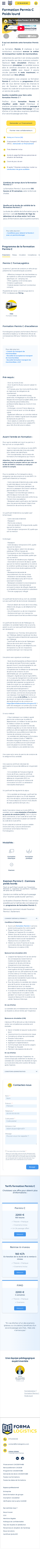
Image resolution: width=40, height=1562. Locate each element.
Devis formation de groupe (13, 1494)
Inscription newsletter (11, 1498)
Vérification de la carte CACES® (14, 1501)
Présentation (6, 255)
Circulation (22, 255)
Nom (7, 1096)
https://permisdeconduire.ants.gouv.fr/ (21, 703)
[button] (21, 123)
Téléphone (9, 1111)
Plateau (14, 255)
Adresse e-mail (10, 1126)
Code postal (9, 1119)
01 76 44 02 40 (23, 3)
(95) (15, 137)
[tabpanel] (20, 566)
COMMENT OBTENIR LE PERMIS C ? (16, 918)
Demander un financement (23, 144)
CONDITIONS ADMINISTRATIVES (15, 1071)
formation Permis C (23, 926)
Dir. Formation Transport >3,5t (20, 1378)
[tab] (6, 254)
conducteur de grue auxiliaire (18, 169)
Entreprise (7, 1491)
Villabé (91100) (16, 1452)
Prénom (8, 1103)
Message (8, 1134)
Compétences (32, 255)
